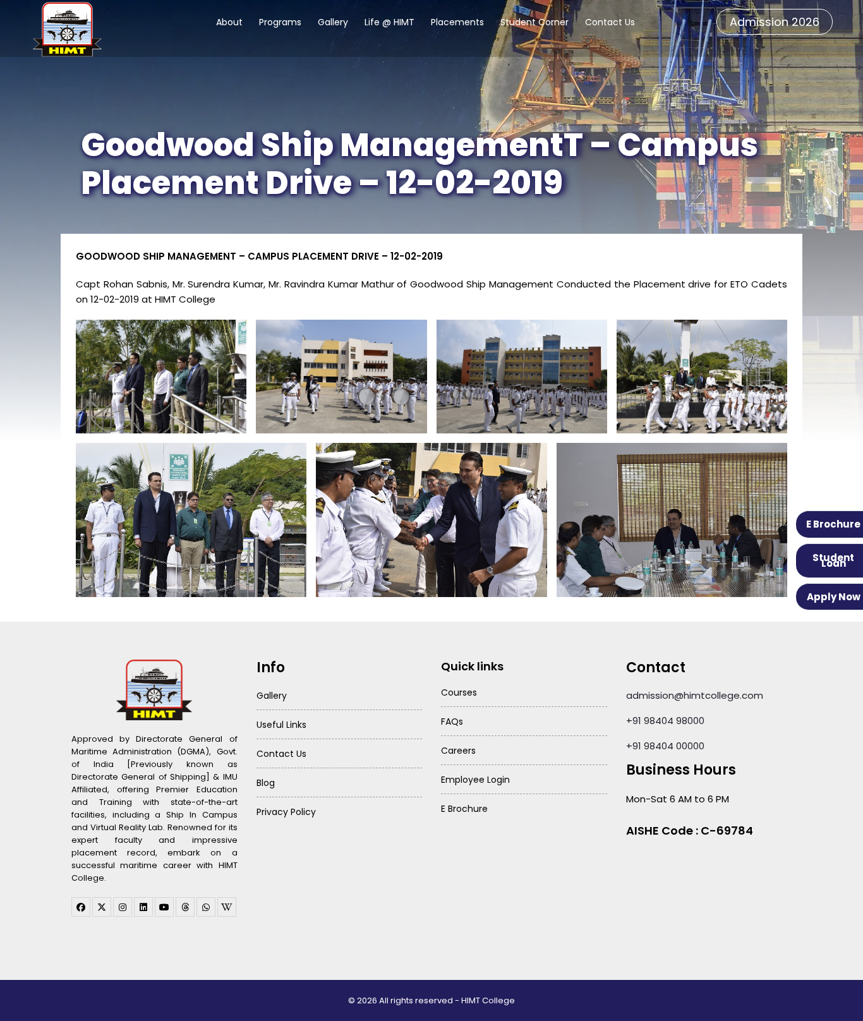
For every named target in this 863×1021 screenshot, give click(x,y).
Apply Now (833, 596)
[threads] (185, 907)
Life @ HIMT (389, 22)
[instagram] (122, 907)
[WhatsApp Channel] (205, 907)
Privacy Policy (286, 812)
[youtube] (164, 907)
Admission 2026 (774, 22)
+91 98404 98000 (665, 720)
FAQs (452, 721)
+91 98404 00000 (665, 745)
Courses (459, 692)
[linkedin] (143, 907)
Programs (280, 22)
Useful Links (281, 724)
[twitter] (101, 907)
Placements (457, 22)
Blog (265, 782)
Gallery (333, 22)
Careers (458, 750)
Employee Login (475, 779)
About (229, 22)
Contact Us (610, 22)
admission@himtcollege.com (694, 695)
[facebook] (80, 907)
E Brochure (833, 524)
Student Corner (534, 22)
